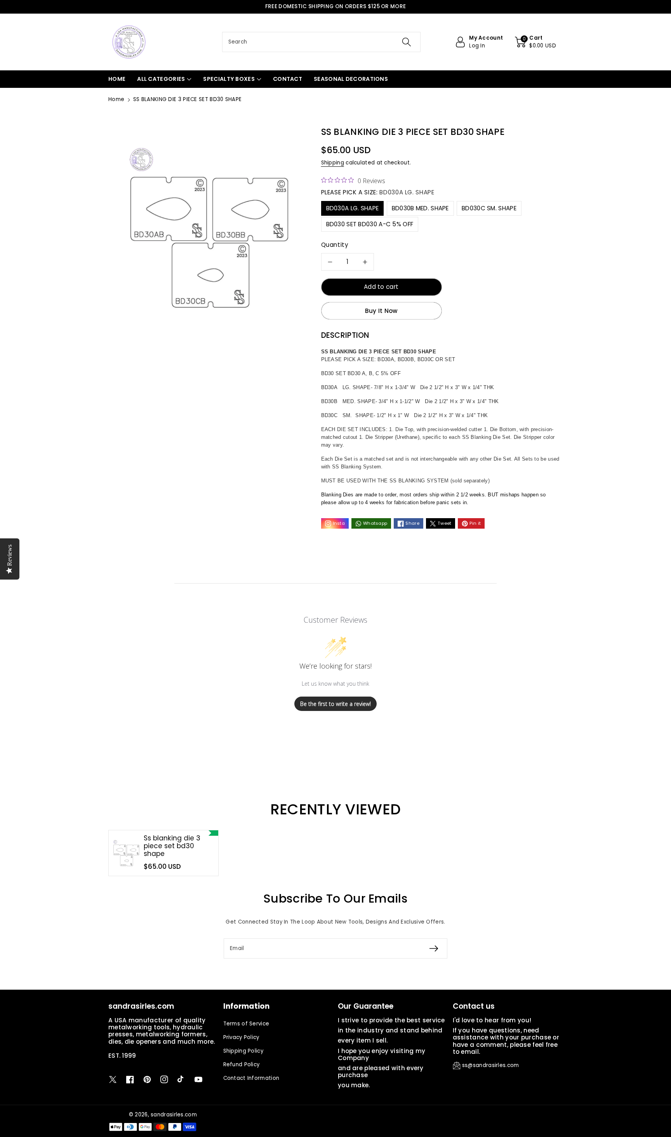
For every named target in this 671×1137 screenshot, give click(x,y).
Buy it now (381, 311)
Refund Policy (241, 1064)
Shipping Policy (243, 1051)
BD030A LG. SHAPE (352, 208)
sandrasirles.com (174, 1114)
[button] (535, 42)
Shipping (332, 162)
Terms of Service (246, 1023)
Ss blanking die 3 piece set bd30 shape (172, 846)
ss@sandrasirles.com (490, 1065)
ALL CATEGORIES (161, 79)
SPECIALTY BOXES (229, 79)
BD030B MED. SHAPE (420, 208)
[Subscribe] (433, 948)
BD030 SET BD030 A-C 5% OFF (370, 224)
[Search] (406, 42)
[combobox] (322, 42)
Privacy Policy (241, 1037)
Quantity (335, 245)
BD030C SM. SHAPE (489, 208)
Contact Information (251, 1078)
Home (116, 99)
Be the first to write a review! (335, 703)
